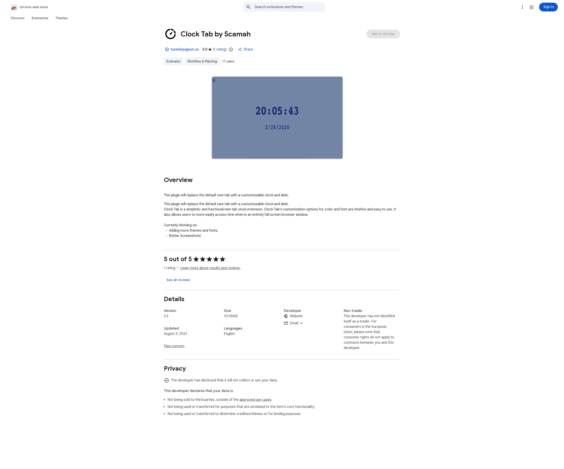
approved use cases (255, 400)
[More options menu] (522, 7)
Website (296, 316)
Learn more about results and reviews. (210, 268)
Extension (173, 61)
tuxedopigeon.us (185, 49)
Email (294, 323)
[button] (531, 7)
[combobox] (290, 7)
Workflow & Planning (202, 61)
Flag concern (174, 346)
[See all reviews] (178, 280)
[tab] (17, 18)
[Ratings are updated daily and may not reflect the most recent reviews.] (230, 49)
